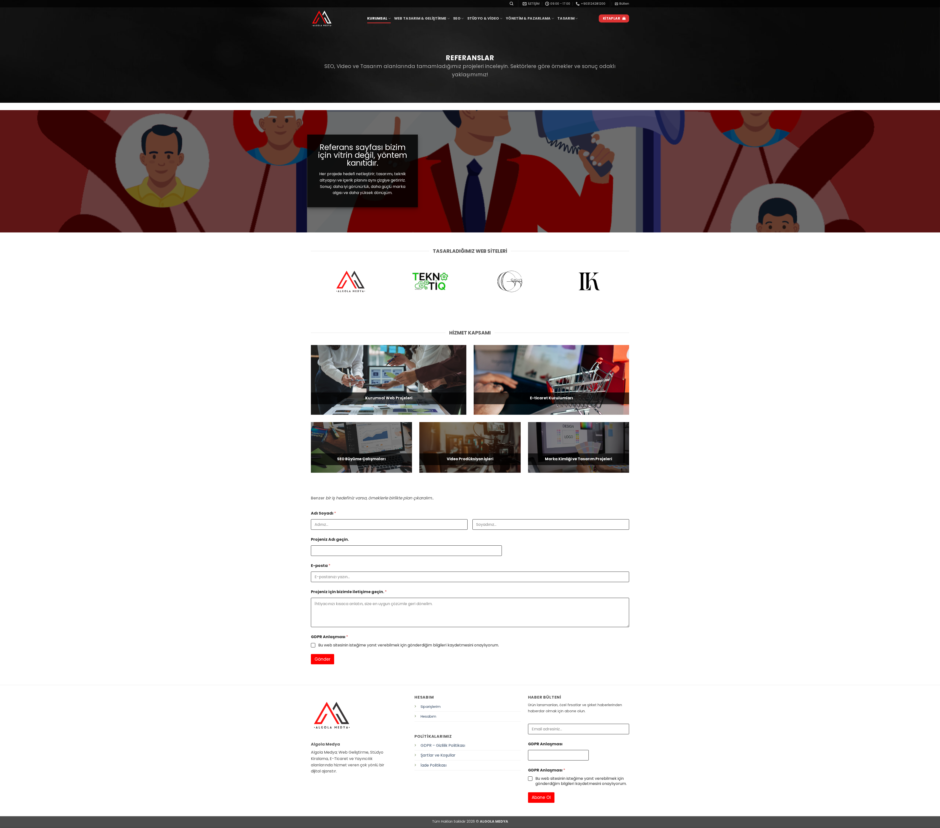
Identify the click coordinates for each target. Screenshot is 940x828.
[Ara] (511, 3)
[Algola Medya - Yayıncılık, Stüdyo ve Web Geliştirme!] (335, 18)
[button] (622, 3)
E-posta (320, 565)
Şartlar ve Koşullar (438, 755)
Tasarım (566, 18)
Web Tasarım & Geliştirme (420, 18)
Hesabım (428, 716)
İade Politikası (433, 765)
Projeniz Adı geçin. (330, 539)
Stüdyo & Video (483, 18)
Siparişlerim (431, 706)
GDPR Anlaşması (329, 636)
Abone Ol (541, 797)
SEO (456, 18)
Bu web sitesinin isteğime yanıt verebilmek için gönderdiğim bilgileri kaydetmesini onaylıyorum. (408, 645)
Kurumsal (377, 18)
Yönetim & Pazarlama (528, 18)
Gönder (322, 659)
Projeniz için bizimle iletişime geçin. (349, 591)
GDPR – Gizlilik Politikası (443, 745)
